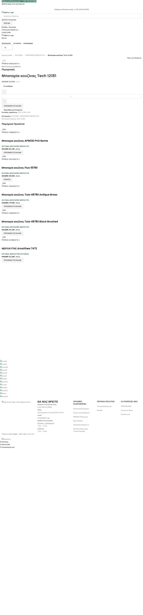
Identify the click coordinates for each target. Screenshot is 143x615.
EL (5, 47)
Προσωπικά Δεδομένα (81, 413)
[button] (12, 152)
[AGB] (70, 379)
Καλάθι (99, 410)
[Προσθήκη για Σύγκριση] (4, 136)
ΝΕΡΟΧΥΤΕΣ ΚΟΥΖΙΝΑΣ (19, 254)
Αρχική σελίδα (7, 55)
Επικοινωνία (125, 414)
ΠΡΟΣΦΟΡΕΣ (126, 406)
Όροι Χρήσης (78, 421)
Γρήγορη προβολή (10, 136)
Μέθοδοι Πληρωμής (80, 417)
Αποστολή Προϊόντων (81, 425)
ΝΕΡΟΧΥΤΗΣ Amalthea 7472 (19, 248)
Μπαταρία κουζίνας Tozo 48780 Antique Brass (29, 194)
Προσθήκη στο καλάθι (12, 106)
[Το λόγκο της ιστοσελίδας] (8, 12)
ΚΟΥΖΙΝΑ (19, 55)
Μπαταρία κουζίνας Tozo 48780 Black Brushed (30, 221)
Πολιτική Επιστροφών (81, 409)
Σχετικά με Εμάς (127, 410)
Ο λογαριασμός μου (104, 406)
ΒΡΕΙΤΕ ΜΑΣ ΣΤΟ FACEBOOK (13, 4)
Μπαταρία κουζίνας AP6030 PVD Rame (25, 141)
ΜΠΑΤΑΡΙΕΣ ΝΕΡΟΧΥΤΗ (35, 55)
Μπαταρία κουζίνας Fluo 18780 (20, 167)
